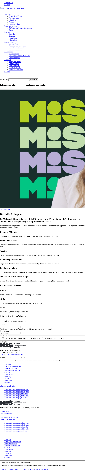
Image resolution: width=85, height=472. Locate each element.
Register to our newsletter (9, 417)
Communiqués (14, 64)
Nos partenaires (14, 24)
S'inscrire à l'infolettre (7, 386)
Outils (11, 30)
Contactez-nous (5, 209)
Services (7, 32)
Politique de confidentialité (31, 469)
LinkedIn (3, 325)
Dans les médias (14, 66)
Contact (7, 5)
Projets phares (9, 42)
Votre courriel (5, 331)
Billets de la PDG (15, 68)
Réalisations (13, 40)
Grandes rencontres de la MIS (19, 56)
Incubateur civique (15, 50)
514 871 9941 (5, 354)
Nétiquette (45, 469)
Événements (8, 52)
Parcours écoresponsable (17, 46)
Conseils (12, 34)
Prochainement (14, 54)
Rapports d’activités (16, 70)
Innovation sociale (10, 26)
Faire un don (8, 3)
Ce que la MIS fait (15, 16)
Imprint (17, 469)
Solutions (12, 36)
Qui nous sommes (15, 18)
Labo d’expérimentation (17, 48)
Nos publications (15, 62)
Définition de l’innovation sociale (20, 28)
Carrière (11, 22)
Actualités (7, 60)
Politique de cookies (7, 469)
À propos (7, 14)
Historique (12, 20)
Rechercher (4, 79)
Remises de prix (14, 58)
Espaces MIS (13, 44)
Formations (13, 38)
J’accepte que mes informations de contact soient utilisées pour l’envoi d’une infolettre (34, 338)
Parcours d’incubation (12, 370)
